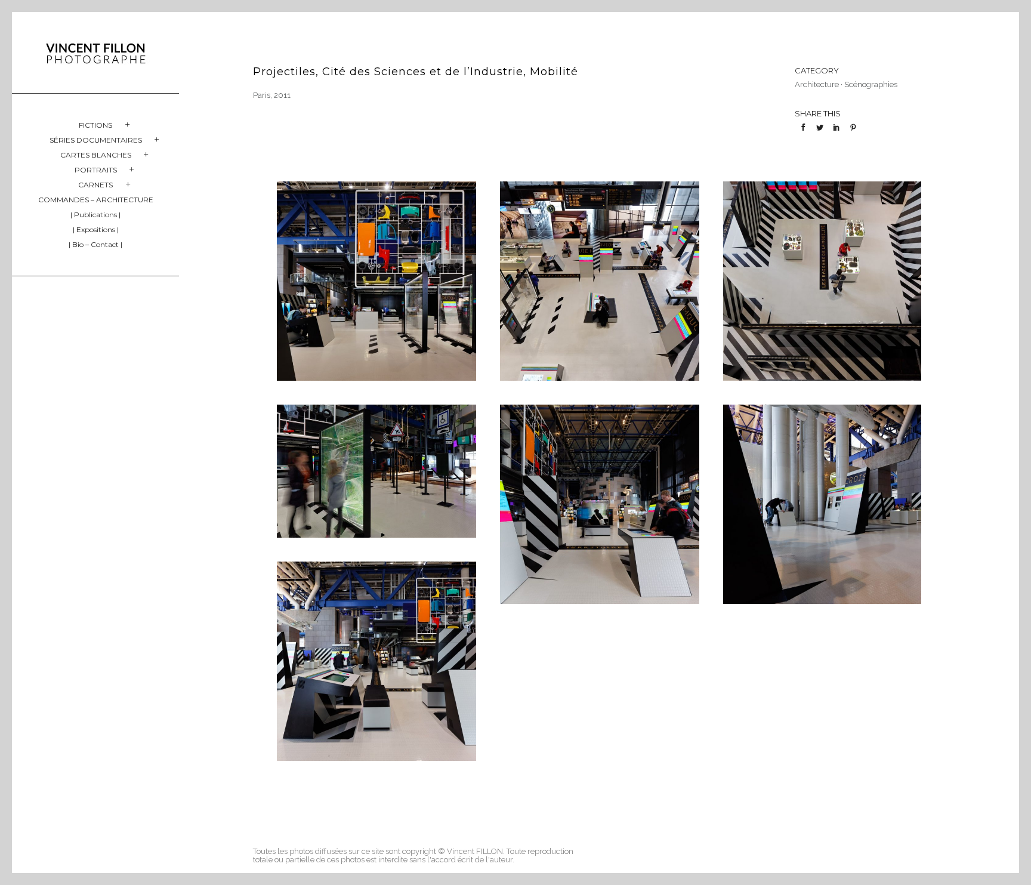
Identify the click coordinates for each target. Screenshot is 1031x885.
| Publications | (95, 214)
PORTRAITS (96, 169)
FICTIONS (95, 125)
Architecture (817, 84)
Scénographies (870, 84)
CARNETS (95, 184)
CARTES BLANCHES (95, 154)
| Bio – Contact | (95, 244)
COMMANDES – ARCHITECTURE (95, 199)
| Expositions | (96, 229)
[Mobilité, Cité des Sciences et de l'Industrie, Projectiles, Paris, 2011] (376, 281)
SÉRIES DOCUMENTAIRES (96, 139)
